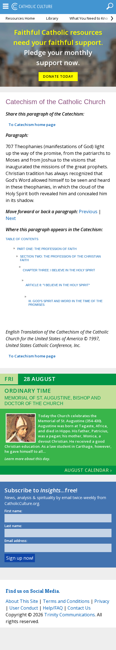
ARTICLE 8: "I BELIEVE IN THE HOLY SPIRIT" (58, 285)
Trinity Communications (69, 615)
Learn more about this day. (27, 458)
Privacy (101, 601)
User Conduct (23, 608)
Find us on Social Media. (33, 591)
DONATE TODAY (58, 76)
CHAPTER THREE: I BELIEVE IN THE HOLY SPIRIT (59, 270)
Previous (88, 211)
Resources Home (20, 18)
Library (52, 18)
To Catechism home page (31, 124)
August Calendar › (88, 470)
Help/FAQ (53, 608)
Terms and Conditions (66, 601)
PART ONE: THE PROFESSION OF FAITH (47, 249)
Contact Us (79, 608)
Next (11, 218)
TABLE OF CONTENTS (22, 239)
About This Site (22, 601)
